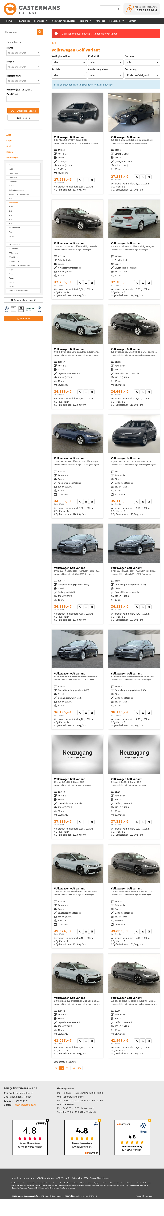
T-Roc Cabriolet (14, 244)
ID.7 (10, 223)
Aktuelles (100, 20)
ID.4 (10, 215)
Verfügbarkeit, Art (62, 56)
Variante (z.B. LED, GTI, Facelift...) (19, 91)
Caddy (11, 169)
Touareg (12, 282)
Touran (11, 286)
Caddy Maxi (13, 177)
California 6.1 (14, 181)
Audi (8, 134)
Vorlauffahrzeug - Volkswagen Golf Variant (134, 143)
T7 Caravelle (13, 253)
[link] (80, 180)
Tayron (11, 274)
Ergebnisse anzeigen (23, 110)
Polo (10, 232)
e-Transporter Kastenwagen (19, 194)
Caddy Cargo (13, 173)
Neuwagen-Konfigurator (63, 20)
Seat (8, 146)
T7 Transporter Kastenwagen (19, 265)
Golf (10, 198)
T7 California (13, 248)
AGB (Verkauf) (63, 1178)
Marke (9, 47)
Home (9, 20)
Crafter (11, 186)
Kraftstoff (93, 56)
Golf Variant (13, 202)
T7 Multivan (13, 257)
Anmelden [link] (25, 318)
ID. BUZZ (12, 207)
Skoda (9, 151)
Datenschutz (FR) (80, 1178)
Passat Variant (14, 227)
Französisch (115, 20)
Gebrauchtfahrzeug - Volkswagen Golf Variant (77, 143)
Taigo (11, 269)
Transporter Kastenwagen (18, 290)
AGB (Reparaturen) (45, 1178)
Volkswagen (12, 157)
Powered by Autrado (144, 1196)
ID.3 (10, 211)
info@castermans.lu (25, 1104)
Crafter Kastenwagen (16, 190)
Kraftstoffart (13, 75)
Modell (10, 61)
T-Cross (11, 236)
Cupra (9, 140)
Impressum (29, 1178)
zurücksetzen (23, 117)
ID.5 (10, 219)
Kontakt (132, 20)
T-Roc (11, 240)
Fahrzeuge (39, 20)
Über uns (83, 20)
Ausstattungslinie (98, 69)
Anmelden (16, 1178)
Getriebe (129, 56)
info (54, 42)
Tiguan (11, 278)
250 (79, 1068)
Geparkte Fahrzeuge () (25, 300)
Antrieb (56, 69)
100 (73, 1068)
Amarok (12, 165)
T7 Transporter (14, 261)
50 (67, 1068)
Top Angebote (23, 20)
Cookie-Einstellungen (100, 1178)
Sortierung (131, 69)
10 (56, 1068)
